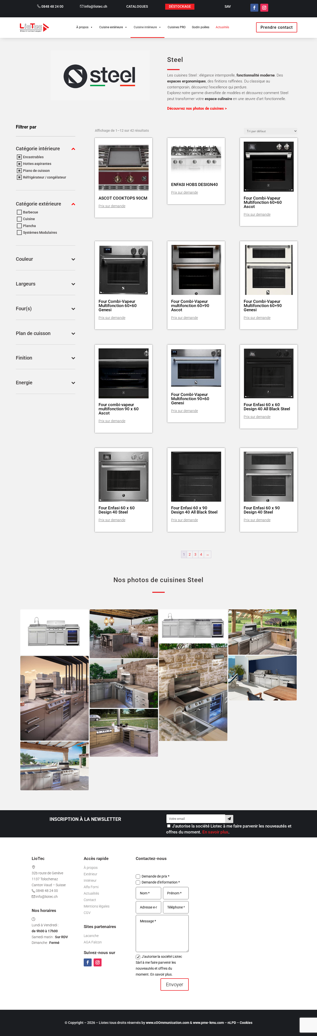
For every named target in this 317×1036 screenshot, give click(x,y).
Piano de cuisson (36, 171)
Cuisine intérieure (145, 27)
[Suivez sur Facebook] (254, 8)
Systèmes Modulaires (40, 232)
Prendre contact (277, 27)
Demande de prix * (155, 876)
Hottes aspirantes (37, 164)
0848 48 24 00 (52, 6)
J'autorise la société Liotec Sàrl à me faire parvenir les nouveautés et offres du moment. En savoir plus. (159, 965)
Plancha (29, 226)
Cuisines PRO (176, 27)
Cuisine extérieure (111, 27)
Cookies (246, 1023)
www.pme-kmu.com (208, 1023)
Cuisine (29, 219)
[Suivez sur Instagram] (264, 8)
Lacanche (91, 936)
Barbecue (30, 212)
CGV (87, 913)
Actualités (222, 27)
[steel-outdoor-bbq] (262, 632)
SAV (228, 6)
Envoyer (174, 984)
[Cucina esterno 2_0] (124, 733)
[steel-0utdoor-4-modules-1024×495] (193, 625)
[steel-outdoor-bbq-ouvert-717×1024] (193, 692)
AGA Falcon (93, 942)
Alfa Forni (91, 887)
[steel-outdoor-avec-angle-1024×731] (124, 683)
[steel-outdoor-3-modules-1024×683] (54, 632)
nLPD (232, 1023)
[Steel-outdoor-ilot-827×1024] (54, 698)
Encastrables (33, 157)
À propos (82, 27)
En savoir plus (215, 831)
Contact (90, 900)
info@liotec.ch (95, 6)
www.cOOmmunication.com (167, 1023)
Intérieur (90, 880)
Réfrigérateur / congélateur (44, 177)
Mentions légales (96, 906)
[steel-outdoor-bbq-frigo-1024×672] (262, 678)
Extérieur (90, 874)
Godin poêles (200, 27)
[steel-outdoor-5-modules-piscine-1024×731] (54, 766)
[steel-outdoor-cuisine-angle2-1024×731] (124, 633)
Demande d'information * (161, 882)
